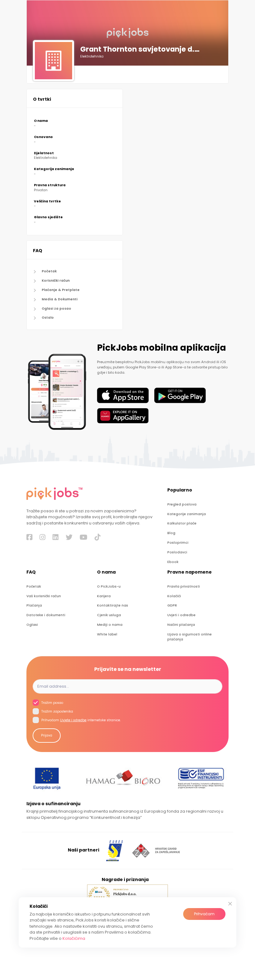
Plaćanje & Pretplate (61, 290)
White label (107, 634)
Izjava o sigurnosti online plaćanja (189, 637)
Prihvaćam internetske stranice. (80, 720)
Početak (49, 271)
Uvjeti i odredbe (181, 615)
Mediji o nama (110, 624)
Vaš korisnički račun (43, 596)
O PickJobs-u (109, 586)
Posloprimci (177, 542)
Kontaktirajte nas (112, 605)
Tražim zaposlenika (56, 711)
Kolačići (174, 596)
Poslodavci (177, 552)
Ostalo (48, 317)
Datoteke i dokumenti (45, 615)
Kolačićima (74, 938)
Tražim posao (51, 702)
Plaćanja (34, 605)
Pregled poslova (182, 504)
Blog (171, 533)
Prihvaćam (204, 913)
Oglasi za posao (56, 308)
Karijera (104, 596)
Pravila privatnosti (183, 586)
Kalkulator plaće (182, 523)
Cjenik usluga (109, 615)
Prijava (46, 735)
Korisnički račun (56, 280)
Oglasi (32, 624)
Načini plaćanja (181, 624)
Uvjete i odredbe (73, 720)
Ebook (172, 562)
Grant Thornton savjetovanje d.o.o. (142, 49)
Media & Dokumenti (59, 299)
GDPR (172, 605)
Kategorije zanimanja (186, 514)
